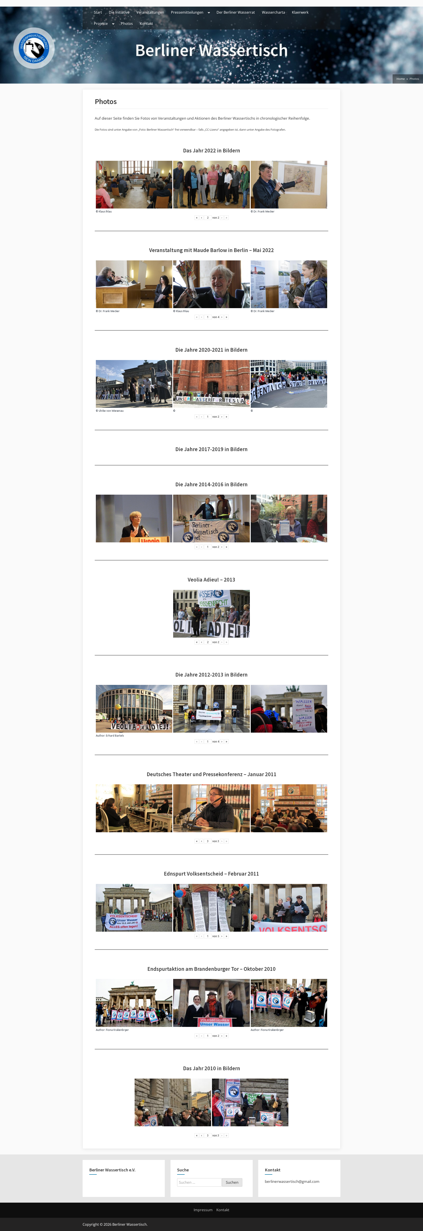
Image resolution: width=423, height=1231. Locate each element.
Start (98, 12)
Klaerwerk (300, 12)
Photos (127, 23)
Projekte (101, 23)
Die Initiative (119, 12)
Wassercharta (273, 12)
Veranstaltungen (150, 12)
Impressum (203, 1209)
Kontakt (146, 23)
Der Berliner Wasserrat (236, 12)
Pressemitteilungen (187, 12)
